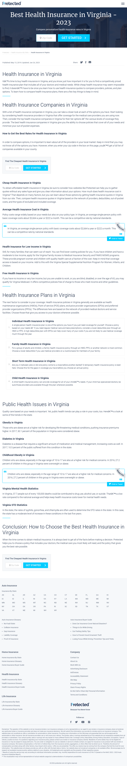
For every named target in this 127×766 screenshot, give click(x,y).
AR (24, 595)
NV (108, 603)
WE (24, 610)
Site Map (73, 680)
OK (24, 606)
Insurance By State (9, 591)
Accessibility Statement (79, 676)
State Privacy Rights (78, 687)
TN (87, 606)
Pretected (5, 52)
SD (76, 606)
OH (13, 606)
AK (3, 595)
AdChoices (74, 672)
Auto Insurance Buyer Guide (81, 620)
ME (97, 599)
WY (55, 610)
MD (87, 599)
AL (13, 595)
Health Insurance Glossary (12, 683)
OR (34, 606)
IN (34, 599)
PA (45, 606)
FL (87, 595)
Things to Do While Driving (82, 627)
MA (76, 599)
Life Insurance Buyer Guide (12, 709)
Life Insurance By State (11, 702)
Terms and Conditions (78, 695)
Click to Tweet (117, 239)
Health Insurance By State (20, 52)
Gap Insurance (9, 631)
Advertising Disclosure (78, 669)
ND (55, 603)
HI (107, 595)
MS (24, 603)
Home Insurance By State (11, 658)
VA (3, 610)
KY (55, 599)
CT (66, 595)
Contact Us (74, 658)
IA (2, 599)
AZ (34, 595)
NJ (87, 603)
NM (97, 603)
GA (97, 595)
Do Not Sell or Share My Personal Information (87, 691)
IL (23, 599)
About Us (73, 661)
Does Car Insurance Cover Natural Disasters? (89, 624)
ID (13, 599)
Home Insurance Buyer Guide (13, 665)
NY (3, 606)
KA (45, 599)
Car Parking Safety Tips (81, 631)
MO (13, 603)
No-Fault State (9, 624)
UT (108, 606)
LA (66, 599)
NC (45, 603)
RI (55, 606)
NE (66, 603)
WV (45, 610)
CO (55, 595)
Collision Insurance (11, 627)
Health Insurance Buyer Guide (13, 687)
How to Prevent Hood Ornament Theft (87, 635)
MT (34, 603)
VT (13, 610)
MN (3, 603)
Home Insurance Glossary (12, 661)
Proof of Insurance (11, 639)
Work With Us (75, 665)
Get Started (72, 38)
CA (45, 595)
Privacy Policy (75, 684)
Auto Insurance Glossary (11, 620)
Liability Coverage (10, 635)
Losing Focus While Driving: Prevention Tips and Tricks (93, 639)
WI (34, 610)
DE (76, 595)
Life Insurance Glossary (11, 706)
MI (108, 599)
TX (97, 606)
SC (66, 606)
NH (76, 603)
